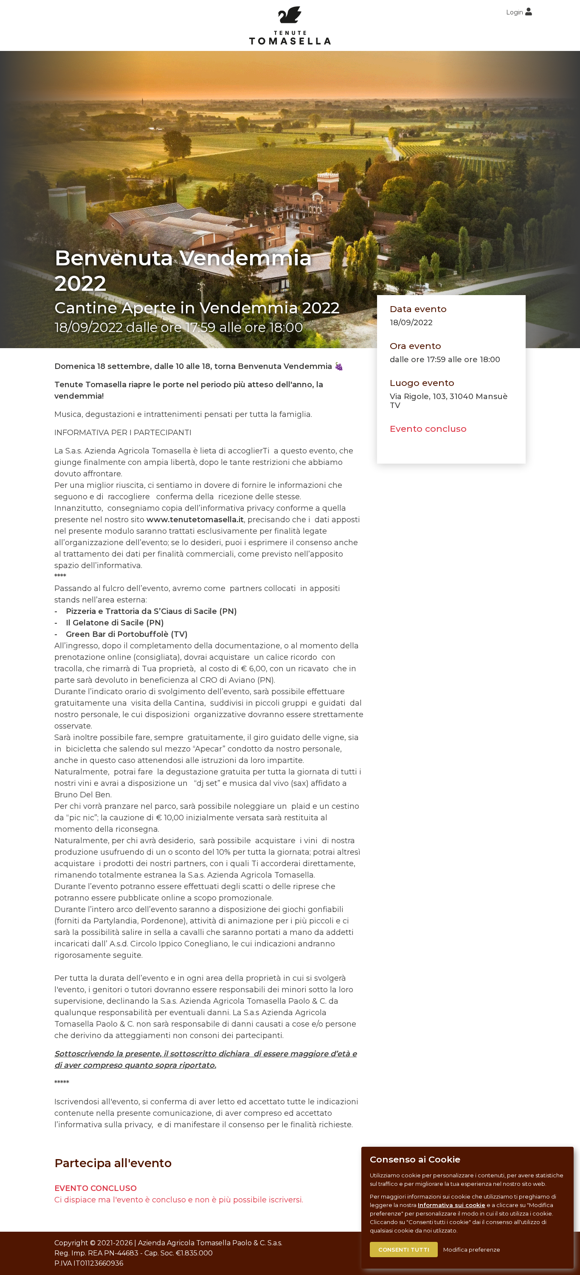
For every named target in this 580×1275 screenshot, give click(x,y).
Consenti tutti (403, 1249)
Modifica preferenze (471, 1249)
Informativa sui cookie (451, 1205)
